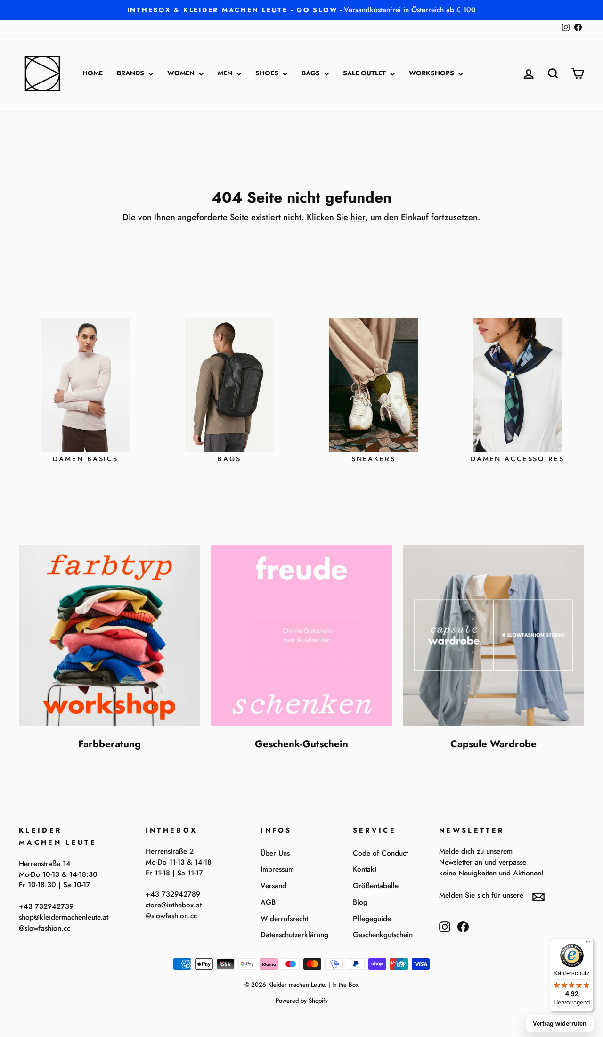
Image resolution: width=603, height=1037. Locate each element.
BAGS (312, 73)
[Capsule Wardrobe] (493, 635)
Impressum (277, 869)
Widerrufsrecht (284, 919)
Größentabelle (376, 886)
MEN (226, 73)
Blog (360, 902)
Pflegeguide (372, 919)
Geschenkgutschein (383, 935)
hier (357, 217)
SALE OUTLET (365, 73)
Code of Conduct (380, 853)
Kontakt (364, 869)
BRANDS (131, 73)
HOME (92, 73)
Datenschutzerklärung (294, 935)
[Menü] (588, 944)
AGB (268, 902)
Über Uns (275, 853)
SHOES (267, 73)
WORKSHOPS (432, 73)
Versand (273, 886)
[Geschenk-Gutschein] (301, 635)
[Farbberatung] (109, 635)
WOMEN (181, 73)
